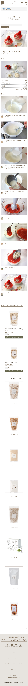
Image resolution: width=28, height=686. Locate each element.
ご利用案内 (14, 652)
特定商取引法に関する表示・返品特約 (14, 664)
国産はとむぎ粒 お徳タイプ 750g (14, 329)
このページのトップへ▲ (21, 89)
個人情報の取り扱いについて (14, 658)
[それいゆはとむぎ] (14, 4)
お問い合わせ (14, 669)
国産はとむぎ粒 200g (11, 362)
